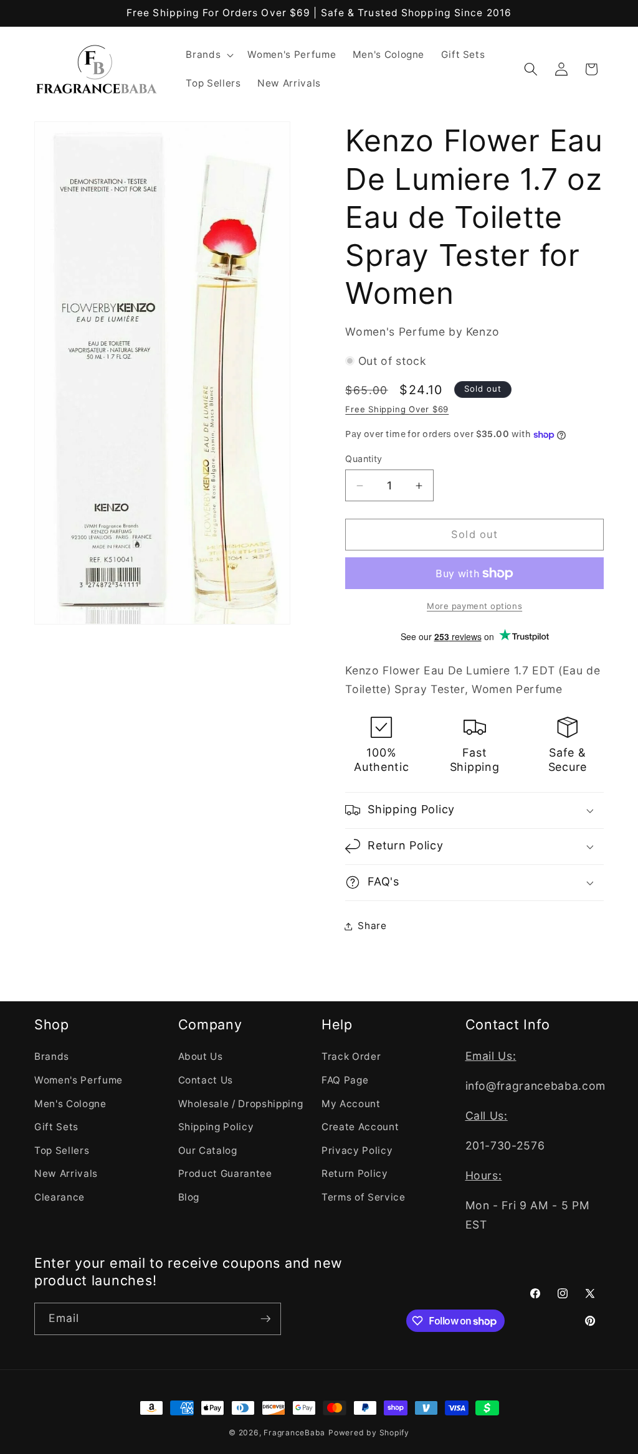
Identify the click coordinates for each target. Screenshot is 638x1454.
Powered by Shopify (368, 1432)
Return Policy (354, 1173)
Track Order (351, 1056)
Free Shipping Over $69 (397, 409)
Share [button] (372, 926)
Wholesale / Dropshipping (240, 1104)
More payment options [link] (474, 606)
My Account (351, 1104)
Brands (51, 1056)
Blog (189, 1197)
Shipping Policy (216, 1127)
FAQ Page (344, 1080)
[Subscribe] (265, 1319)
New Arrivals (66, 1173)
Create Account (360, 1127)
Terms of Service (363, 1197)
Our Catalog (207, 1150)
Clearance (59, 1197)
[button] (208, 54)
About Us (200, 1056)
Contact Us (206, 1080)
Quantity (364, 458)
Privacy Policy (357, 1150)
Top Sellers (61, 1150)
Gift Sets (56, 1127)
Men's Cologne (70, 1104)
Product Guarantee (225, 1173)
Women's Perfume (78, 1080)
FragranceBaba (294, 1432)
